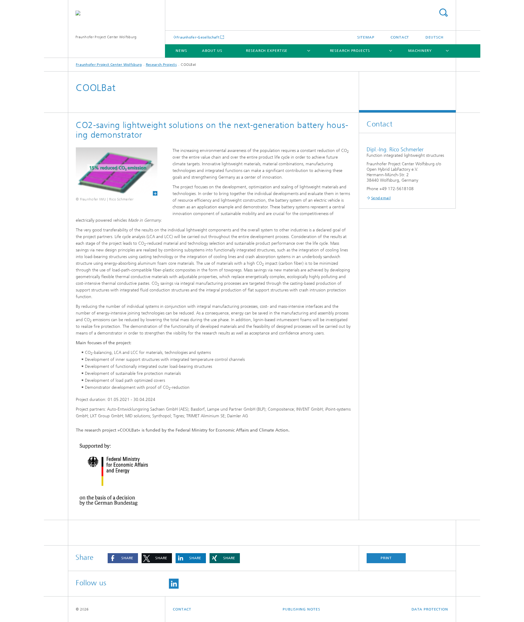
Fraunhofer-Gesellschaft (198, 37)
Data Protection (429, 609)
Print (386, 558)
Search (443, 13)
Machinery (420, 51)
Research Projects (350, 51)
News (181, 51)
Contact (400, 37)
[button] (123, 558)
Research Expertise (266, 51)
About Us (212, 51)
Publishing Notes (301, 609)
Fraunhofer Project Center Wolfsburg (106, 37)
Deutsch (434, 37)
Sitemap (365, 37)
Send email (381, 198)
